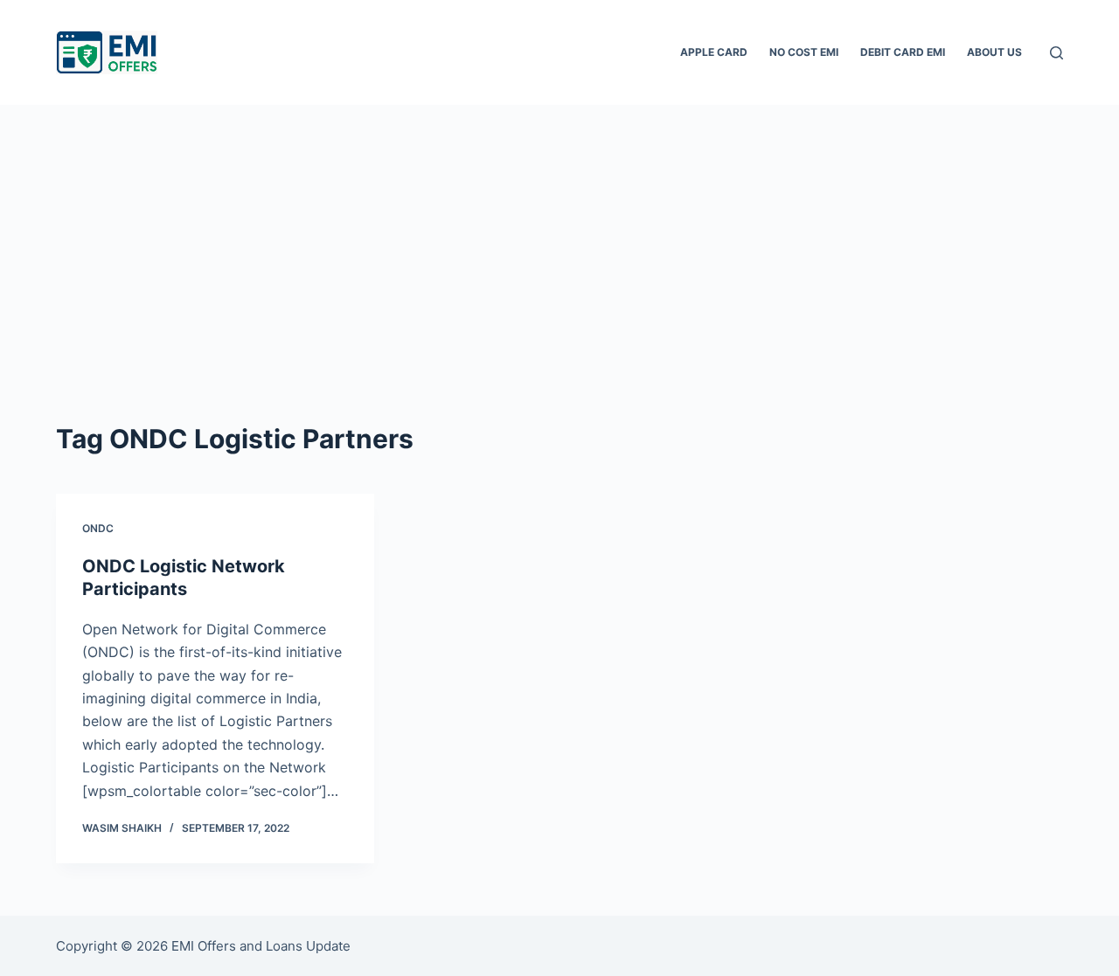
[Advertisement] (559, 236)
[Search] (1056, 52)
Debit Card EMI (902, 52)
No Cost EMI (803, 52)
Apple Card (713, 52)
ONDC (98, 528)
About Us (994, 52)
